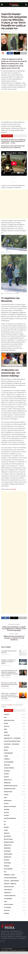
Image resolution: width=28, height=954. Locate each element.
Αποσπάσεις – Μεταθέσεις (11, 744)
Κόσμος (6, 827)
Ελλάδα (6, 794)
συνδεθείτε (10, 704)
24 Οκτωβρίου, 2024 (6, 665)
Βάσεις (6, 750)
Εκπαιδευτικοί (8, 791)
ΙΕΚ (5, 821)
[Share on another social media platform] (24, 53)
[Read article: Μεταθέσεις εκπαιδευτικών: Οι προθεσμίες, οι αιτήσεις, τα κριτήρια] (23, 662)
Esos (5, 717)
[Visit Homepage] (14, 4)
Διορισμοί (7, 771)
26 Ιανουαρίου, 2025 (6, 654)
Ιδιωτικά (6, 812)
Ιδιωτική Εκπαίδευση (10, 818)
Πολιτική (6, 860)
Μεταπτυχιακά (8, 839)
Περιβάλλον (7, 857)
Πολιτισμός (7, 863)
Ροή (5, 872)
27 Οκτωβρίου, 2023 (6, 31)
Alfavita (6, 714)
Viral (5, 729)
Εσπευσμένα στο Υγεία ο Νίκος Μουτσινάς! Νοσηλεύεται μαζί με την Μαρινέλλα (9, 684)
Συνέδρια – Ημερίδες (10, 883)
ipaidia (6, 723)
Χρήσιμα (6, 913)
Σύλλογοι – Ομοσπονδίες (11, 880)
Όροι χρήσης (22, 950)
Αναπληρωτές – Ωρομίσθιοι (12, 738)
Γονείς (6, 756)
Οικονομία (7, 851)
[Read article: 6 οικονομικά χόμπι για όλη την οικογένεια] (23, 653)
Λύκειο (6, 830)
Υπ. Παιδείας (7, 907)
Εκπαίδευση (7, 782)
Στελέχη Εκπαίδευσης (10, 877)
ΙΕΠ (5, 824)
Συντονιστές (8, 889)
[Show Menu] (2, 4)
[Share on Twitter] (17, 53)
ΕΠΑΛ (5, 797)
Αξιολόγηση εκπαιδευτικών (12, 741)
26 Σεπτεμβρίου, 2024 (6, 700)
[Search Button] (26, 4)
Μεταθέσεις (7, 836)
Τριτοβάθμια (8, 898)
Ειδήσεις (6, 774)
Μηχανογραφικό (9, 842)
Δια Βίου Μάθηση (9, 768)
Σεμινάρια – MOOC (9, 874)
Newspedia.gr (8, 948)
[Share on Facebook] (10, 53)
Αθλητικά (7, 735)
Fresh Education (9, 720)
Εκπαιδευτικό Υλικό (9, 788)
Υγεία (5, 901)
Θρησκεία (6, 809)
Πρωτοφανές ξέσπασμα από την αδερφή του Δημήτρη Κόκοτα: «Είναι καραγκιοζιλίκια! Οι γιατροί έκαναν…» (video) (13, 141)
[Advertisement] (14, 105)
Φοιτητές (7, 910)
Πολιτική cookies (13, 950)
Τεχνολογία (7, 892)
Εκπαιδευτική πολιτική (10, 785)
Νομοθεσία (7, 848)
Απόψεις (6, 747)
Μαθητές (6, 833)
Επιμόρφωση (8, 800)
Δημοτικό (7, 765)
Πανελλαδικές (8, 854)
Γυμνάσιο (7, 759)
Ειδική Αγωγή (8, 780)
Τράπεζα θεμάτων (9, 895)
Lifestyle (6, 726)
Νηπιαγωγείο (7, 845)
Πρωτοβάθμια (8, 869)
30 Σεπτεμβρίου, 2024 (6, 677)
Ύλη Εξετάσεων (8, 904)
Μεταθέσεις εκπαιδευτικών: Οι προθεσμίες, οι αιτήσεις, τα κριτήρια (8, 661)
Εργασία (6, 803)
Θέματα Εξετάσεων (10, 806)
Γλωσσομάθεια (8, 753)
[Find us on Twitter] (3, 940)
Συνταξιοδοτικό (9, 886)
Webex (6, 732)
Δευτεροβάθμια (8, 762)
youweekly (13, 489)
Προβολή (6, 866)
